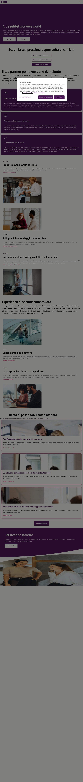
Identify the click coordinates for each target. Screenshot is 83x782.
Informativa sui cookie (28, 92)
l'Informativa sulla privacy (39, 92)
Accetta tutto (59, 97)
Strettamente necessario (45, 97)
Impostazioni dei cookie (25, 97)
